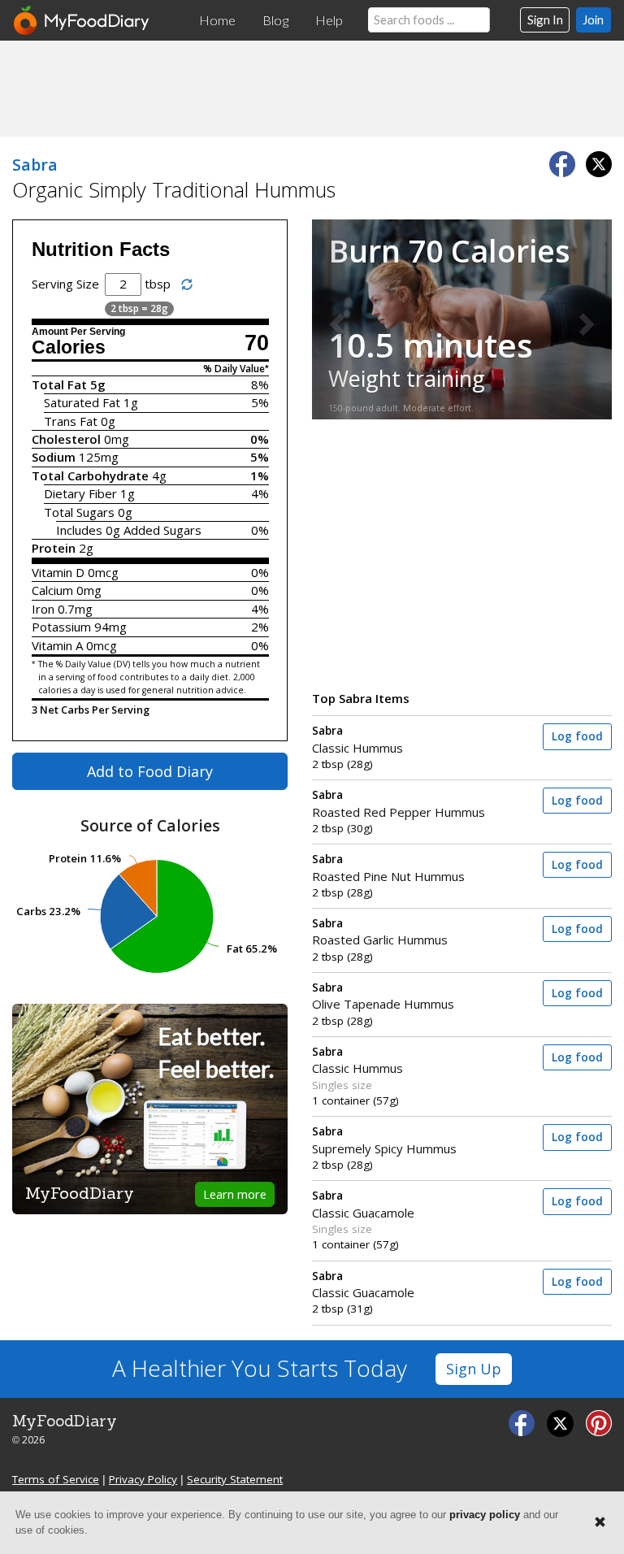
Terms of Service (55, 1479)
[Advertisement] (312, 87)
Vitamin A (57, 645)
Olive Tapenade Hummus (383, 996)
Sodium (54, 457)
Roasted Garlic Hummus (380, 932)
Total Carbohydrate (90, 475)
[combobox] (429, 20)
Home (217, 20)
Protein (54, 548)
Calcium (52, 590)
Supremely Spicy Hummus (384, 1140)
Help (329, 20)
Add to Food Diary (150, 771)
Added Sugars (163, 530)
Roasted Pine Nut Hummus (388, 867)
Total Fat (59, 384)
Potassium (61, 627)
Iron (43, 609)
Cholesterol (66, 439)
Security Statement (235, 1479)
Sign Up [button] (473, 1368)
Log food (577, 736)
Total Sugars (79, 512)
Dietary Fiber (80, 493)
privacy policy (484, 1514)
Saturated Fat (82, 402)
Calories (69, 347)
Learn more (234, 1194)
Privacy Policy (143, 1479)
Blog (275, 20)
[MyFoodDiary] (82, 20)
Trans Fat (71, 421)
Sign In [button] (545, 19)
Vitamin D (58, 572)
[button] (334, 319)
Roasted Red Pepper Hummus (398, 803)
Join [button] (593, 19)
